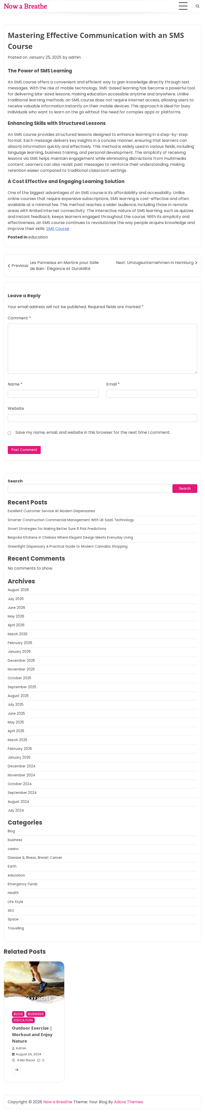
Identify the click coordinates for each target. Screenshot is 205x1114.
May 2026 (16, 616)
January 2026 (19, 651)
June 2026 (16, 607)
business (15, 840)
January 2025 (19, 757)
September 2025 (22, 687)
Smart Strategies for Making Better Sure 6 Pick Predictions (57, 528)
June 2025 (16, 713)
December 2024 (22, 766)
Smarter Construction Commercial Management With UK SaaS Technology (71, 520)
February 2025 (20, 748)
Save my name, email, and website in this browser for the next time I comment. (93, 432)
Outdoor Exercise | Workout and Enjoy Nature (32, 1034)
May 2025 (16, 722)
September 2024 (22, 792)
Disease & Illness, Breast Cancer (35, 857)
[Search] (197, 6)
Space (13, 919)
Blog (11, 831)
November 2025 (21, 669)
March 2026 (18, 634)
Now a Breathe (25, 6)
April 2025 (16, 731)
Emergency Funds (23, 884)
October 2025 (19, 678)
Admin (21, 1048)
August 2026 (18, 590)
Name (15, 384)
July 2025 (16, 704)
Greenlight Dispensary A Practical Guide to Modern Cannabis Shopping (68, 546)
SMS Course (57, 228)
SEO (11, 910)
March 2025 (17, 740)
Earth (12, 866)
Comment (19, 318)
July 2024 (16, 810)
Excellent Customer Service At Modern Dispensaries (51, 511)
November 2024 (21, 775)
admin (74, 57)
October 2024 (20, 784)
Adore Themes (128, 1102)
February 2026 (20, 643)
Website (16, 408)
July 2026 (16, 599)
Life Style (15, 901)
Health (13, 893)
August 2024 (18, 801)
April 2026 (16, 625)
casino (13, 849)
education (38, 237)
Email (113, 384)
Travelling (16, 928)
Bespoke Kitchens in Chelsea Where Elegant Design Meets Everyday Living (70, 537)
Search (15, 481)
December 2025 (21, 660)
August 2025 (18, 695)
